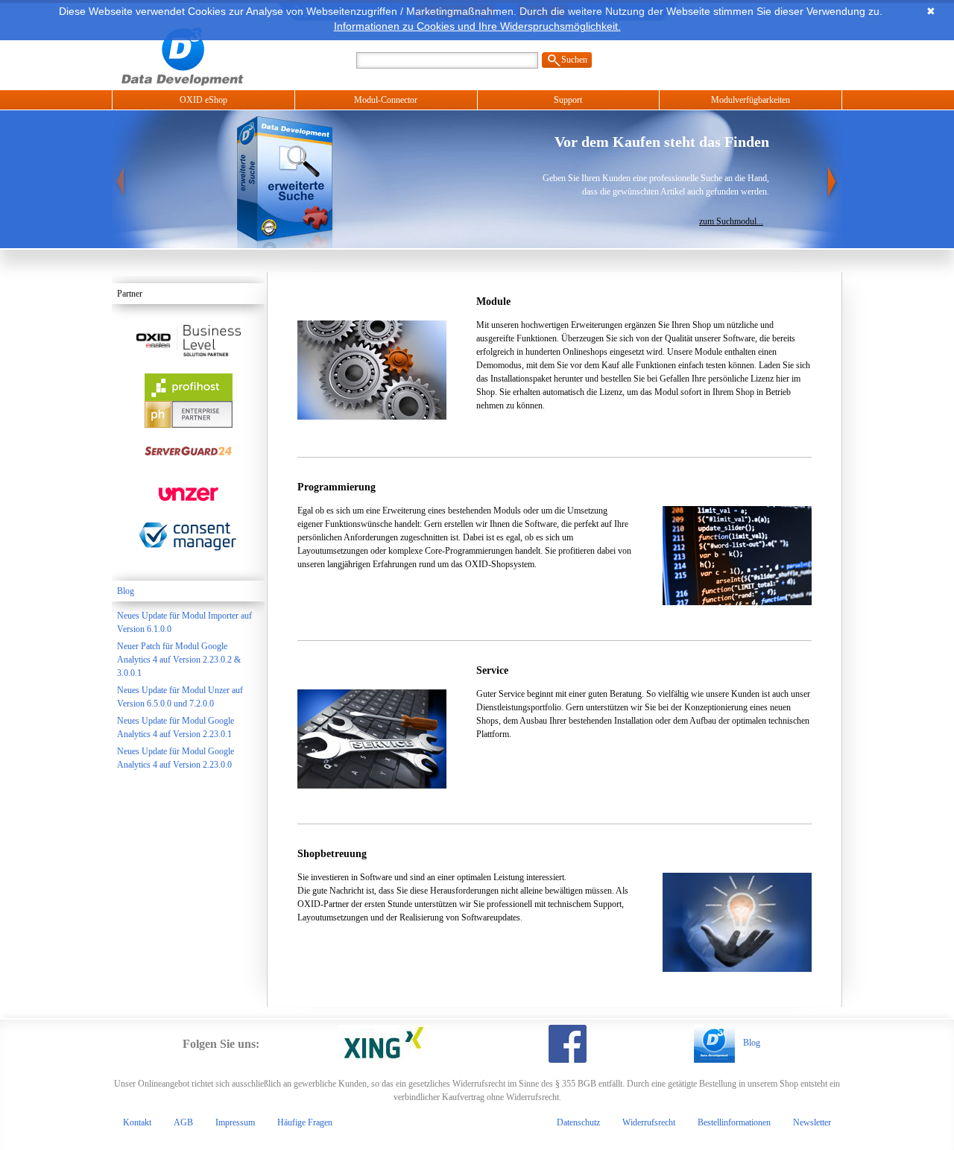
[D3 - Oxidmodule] (204, 55)
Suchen (574, 59)
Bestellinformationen (734, 1122)
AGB (183, 1122)
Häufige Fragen (304, 1122)
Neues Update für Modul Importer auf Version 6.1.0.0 (184, 622)
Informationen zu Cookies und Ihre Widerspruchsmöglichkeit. (477, 26)
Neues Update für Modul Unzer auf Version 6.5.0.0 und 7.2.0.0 (180, 697)
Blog (125, 591)
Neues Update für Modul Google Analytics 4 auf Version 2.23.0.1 (175, 727)
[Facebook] (568, 1044)
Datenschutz (578, 1122)
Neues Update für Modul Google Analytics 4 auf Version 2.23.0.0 (175, 758)
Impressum (235, 1122)
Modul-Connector (385, 100)
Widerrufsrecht (648, 1122)
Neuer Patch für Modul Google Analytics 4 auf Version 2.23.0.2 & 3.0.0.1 (179, 659)
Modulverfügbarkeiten (750, 100)
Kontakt (137, 1122)
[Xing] (383, 1044)
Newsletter (812, 1122)
